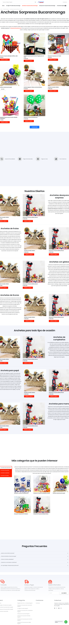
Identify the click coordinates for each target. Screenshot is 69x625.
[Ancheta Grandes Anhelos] (35, 228)
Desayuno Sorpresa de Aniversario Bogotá (24, 606)
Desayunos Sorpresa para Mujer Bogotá (24, 623)
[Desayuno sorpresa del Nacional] (34, 95)
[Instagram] (61, 608)
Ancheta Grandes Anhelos (53, 87)
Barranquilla (57, 605)
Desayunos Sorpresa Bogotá (23, 613)
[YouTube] (58, 608)
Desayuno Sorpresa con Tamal (54, 56)
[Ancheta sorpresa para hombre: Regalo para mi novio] (34, 34)
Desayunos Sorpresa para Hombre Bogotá (24, 619)
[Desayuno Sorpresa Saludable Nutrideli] (41, 476)
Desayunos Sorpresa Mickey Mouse (30, 217)
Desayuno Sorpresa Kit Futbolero (21, 514)
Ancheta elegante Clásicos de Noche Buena (33, 87)
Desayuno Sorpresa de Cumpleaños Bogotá (25, 611)
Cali (55, 604)
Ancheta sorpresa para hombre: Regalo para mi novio (34, 56)
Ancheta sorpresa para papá (59, 493)
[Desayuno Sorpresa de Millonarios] (22, 476)
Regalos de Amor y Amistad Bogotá (24, 603)
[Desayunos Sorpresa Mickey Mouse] (34, 194)
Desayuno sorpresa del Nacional (30, 117)
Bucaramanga (59, 604)
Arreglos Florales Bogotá (22, 608)
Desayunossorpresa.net (16, 28)
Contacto (65, 2)
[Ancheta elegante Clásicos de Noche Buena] (34, 65)
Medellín (67, 603)
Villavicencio (66, 604)
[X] (56, 608)
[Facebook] (54, 608)
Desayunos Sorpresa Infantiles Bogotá (23, 616)
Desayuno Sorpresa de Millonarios (21, 493)
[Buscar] (35, 2)
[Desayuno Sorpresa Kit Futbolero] (22, 497)
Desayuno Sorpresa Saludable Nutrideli (41, 493)
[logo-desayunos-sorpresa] (41, 2)
